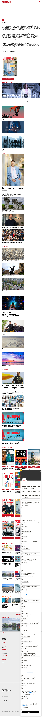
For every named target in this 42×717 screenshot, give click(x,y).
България (3, 593)
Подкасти (4, 659)
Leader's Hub (5, 369)
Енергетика (4, 646)
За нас (3, 683)
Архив (3, 662)
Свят (15, 580)
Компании (3, 645)
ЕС (2, 640)
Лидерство (4, 650)
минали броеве (6, 497)
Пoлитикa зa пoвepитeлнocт (7, 690)
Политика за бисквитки (6, 691)
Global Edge (5, 246)
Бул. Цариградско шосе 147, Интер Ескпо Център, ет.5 (10, 700)
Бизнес (3, 153)
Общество (4, 639)
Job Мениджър (4, 653)
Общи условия (4, 689)
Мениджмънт (17, 593)
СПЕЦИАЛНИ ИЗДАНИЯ (7, 447)
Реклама (14, 683)
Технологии (4, 655)
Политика (4, 638)
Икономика (4, 647)
